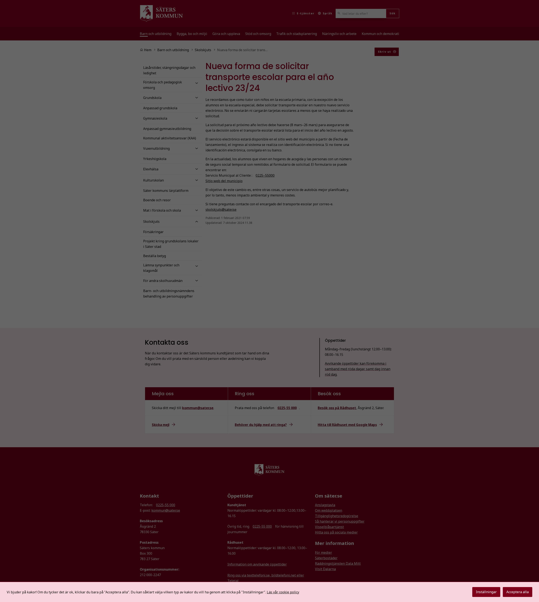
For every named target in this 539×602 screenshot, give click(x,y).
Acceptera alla (517, 592)
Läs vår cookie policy (283, 592)
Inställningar (486, 592)
